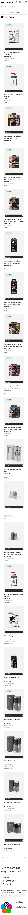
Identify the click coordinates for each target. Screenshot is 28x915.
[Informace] (2, 881)
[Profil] (23, 2)
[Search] (17, 2)
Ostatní (7, 884)
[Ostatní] (2, 884)
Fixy (5, 6)
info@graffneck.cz (11, 872)
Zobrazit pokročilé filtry (14, 12)
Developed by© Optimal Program (21, 907)
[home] (6, 913)
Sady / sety (11, 6)
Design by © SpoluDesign (19, 902)
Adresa (7, 877)
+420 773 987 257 (10, 868)
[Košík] (20, 2)
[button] (25, 895)
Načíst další (5, 858)
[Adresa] (2, 877)
